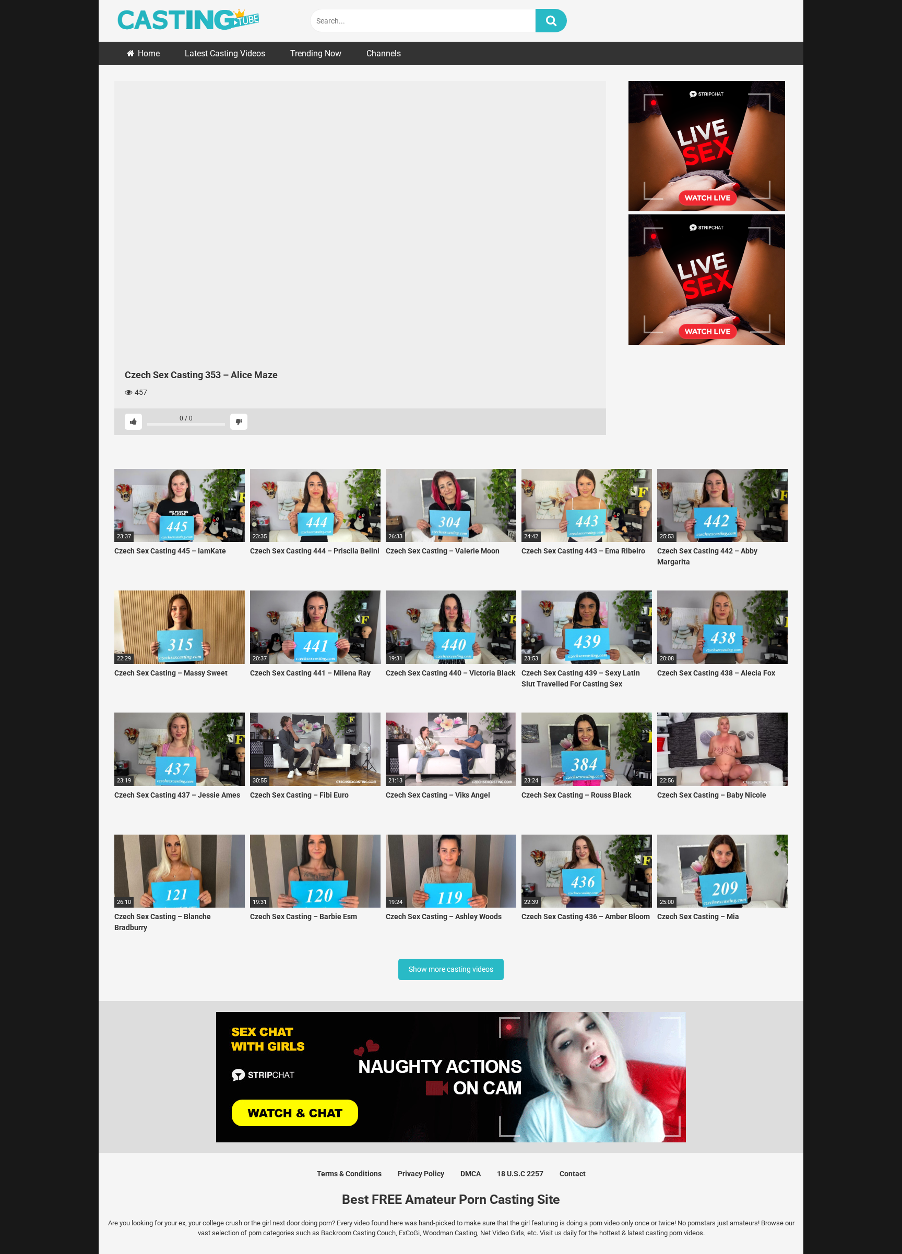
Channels (383, 53)
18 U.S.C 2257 (520, 1173)
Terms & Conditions (349, 1173)
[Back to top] (867, 1222)
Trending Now (315, 53)
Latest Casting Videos (225, 53)
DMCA (470, 1173)
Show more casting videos (451, 969)
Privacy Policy (421, 1173)
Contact (573, 1173)
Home (149, 53)
